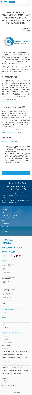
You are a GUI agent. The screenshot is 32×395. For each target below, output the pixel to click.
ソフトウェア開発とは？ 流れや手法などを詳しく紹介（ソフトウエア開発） (15, 351)
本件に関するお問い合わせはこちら (11, 142)
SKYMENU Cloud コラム (6, 345)
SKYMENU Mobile (8, 294)
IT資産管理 (6, 231)
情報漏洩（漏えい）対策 (8, 218)
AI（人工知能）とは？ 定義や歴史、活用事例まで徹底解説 (12, 360)
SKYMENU (4, 285)
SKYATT (5, 282)
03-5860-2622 (18, 186)
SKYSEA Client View (8, 264)
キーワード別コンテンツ (8, 212)
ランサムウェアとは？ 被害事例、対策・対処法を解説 (12, 373)
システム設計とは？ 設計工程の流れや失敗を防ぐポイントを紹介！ (14, 357)
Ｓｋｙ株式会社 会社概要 (7, 382)
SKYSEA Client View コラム (7, 342)
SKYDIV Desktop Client (6, 273)
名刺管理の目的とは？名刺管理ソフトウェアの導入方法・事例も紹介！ (15, 370)
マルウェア (5, 226)
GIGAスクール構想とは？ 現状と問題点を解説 (10, 364)
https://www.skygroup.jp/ (9, 102)
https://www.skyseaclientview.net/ (12, 132)
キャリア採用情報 (5, 327)
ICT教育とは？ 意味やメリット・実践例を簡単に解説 (12, 367)
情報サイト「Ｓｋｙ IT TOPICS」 (7, 336)
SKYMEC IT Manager (8, 277)
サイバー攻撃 (6, 223)
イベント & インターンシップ (7, 324)
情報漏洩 (5, 220)
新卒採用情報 (4, 321)
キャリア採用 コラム (5, 348)
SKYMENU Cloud (9, 290)
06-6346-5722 (18, 189)
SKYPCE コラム (5, 339)
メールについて (5, 387)
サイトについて (5, 380)
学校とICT (4, 312)
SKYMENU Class (7, 298)
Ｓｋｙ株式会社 (18, 392)
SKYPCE (3, 269)
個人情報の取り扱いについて (8, 378)
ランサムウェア (6, 229)
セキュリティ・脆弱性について (8, 385)
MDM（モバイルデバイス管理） (10, 215)
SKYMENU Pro (7, 302)
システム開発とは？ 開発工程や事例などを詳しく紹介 (12, 354)
